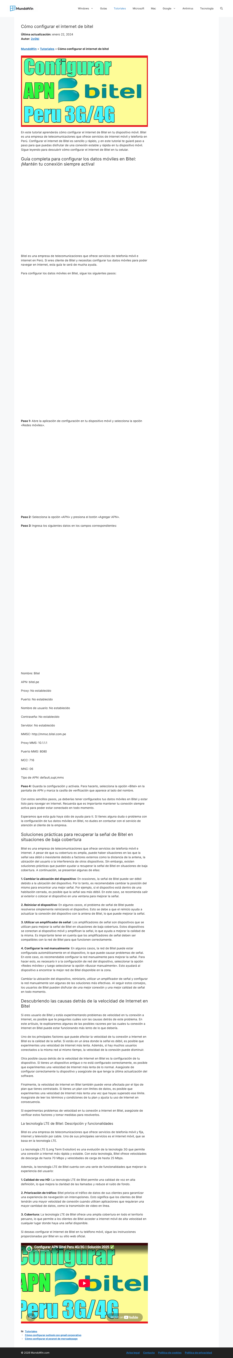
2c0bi (35, 39)
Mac (153, 8)
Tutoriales (120, 8)
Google (167, 8)
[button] (221, 8)
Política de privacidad (198, 1352)
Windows (83, 8)
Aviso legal (133, 1352)
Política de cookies (169, 1352)
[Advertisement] (84, 194)
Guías (103, 8)
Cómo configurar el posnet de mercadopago (51, 1338)
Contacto (149, 1352)
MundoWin (29, 49)
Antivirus (188, 8)
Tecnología (206, 8)
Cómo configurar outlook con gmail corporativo (53, 1335)
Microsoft (138, 8)
